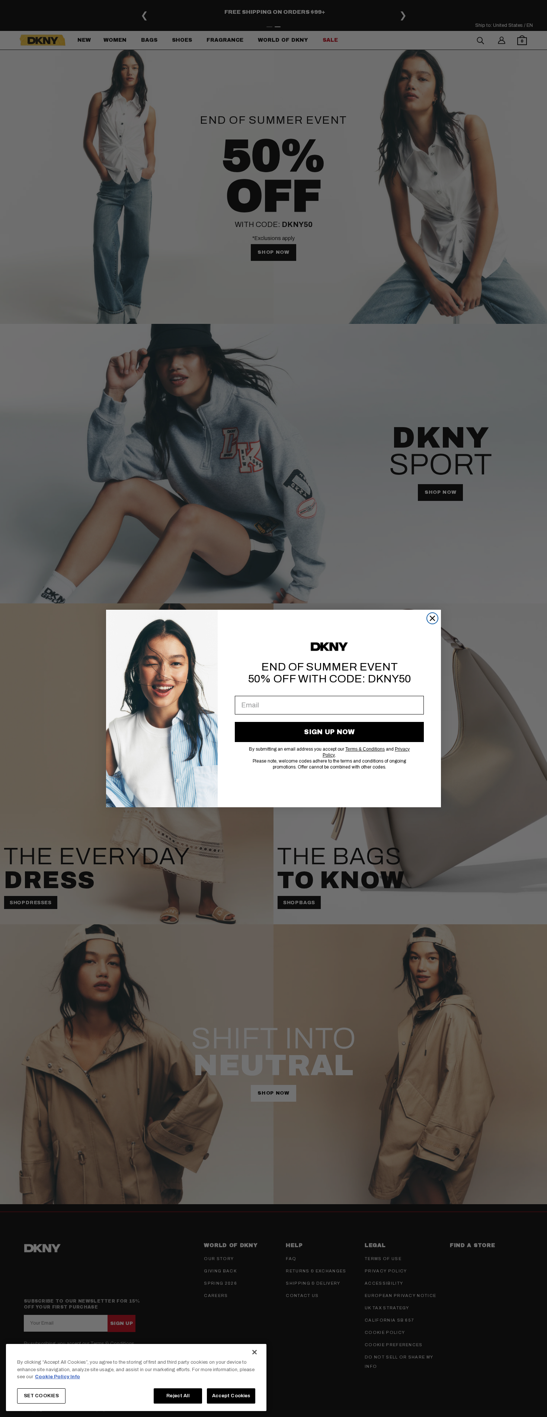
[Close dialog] (432, 618)
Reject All (177, 1395)
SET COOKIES (41, 1395)
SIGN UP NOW (329, 732)
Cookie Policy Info (57, 1376)
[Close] (254, 1352)
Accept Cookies (231, 1395)
